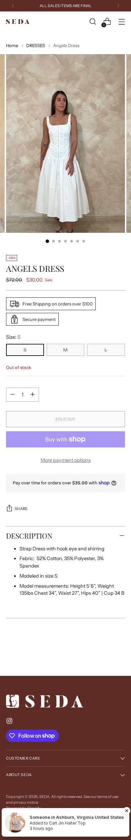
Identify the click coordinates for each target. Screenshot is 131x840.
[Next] (118, 5)
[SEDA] (18, 21)
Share (21, 508)
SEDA (44, 796)
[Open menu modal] (121, 22)
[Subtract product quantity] (12, 394)
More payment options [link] (66, 460)
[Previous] (13, 5)
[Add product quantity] (33, 394)
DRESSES (35, 45)
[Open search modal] (92, 22)
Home (12, 45)
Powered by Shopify (23, 808)
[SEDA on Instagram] (10, 722)
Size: (13, 337)
